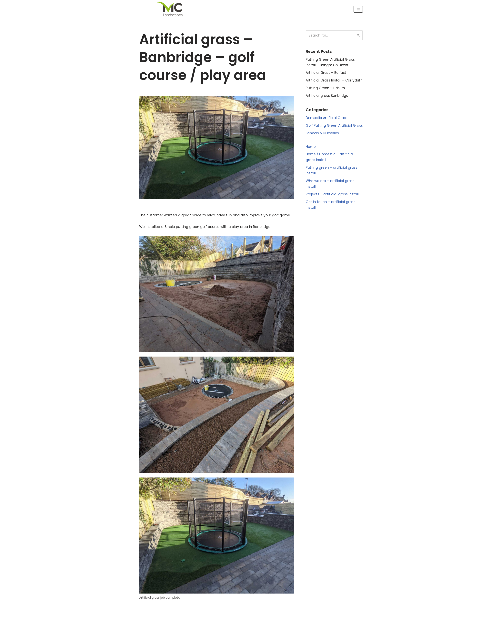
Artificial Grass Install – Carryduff (334, 80)
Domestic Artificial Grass (326, 117)
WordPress (180, 627)
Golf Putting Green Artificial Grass (334, 125)
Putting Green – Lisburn (325, 88)
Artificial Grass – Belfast (326, 72)
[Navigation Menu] (358, 9)
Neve (143, 627)
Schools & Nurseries (322, 133)
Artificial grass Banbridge (327, 95)
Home (311, 146)
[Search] (358, 35)
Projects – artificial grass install (332, 194)
